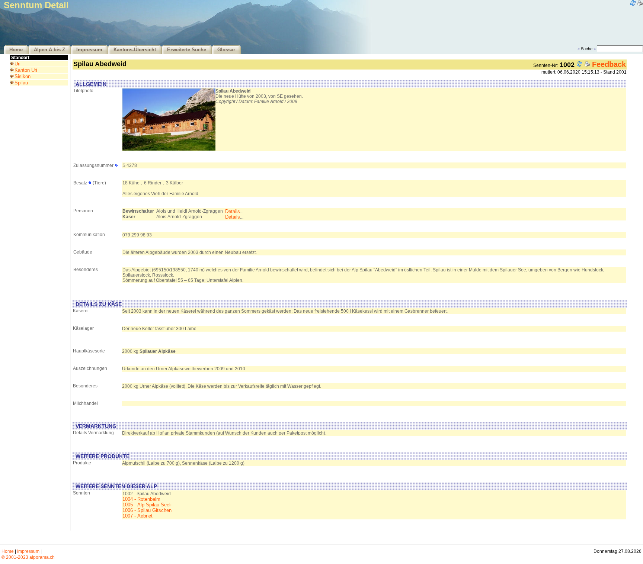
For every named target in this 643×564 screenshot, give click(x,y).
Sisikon (23, 76)
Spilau (21, 83)
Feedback (609, 64)
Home (16, 49)
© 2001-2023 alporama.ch (28, 557)
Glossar (226, 49)
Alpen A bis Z (49, 49)
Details (232, 211)
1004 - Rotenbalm (141, 499)
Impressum (89, 49)
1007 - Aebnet (137, 516)
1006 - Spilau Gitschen (147, 510)
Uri (17, 64)
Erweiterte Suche (186, 49)
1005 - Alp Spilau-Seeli (147, 504)
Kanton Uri (26, 70)
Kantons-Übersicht (134, 49)
